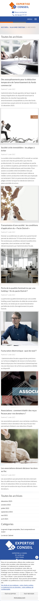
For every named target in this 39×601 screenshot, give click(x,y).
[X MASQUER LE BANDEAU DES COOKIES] (37, 557)
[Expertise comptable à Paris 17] (19, 5)
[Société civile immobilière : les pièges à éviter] (19, 125)
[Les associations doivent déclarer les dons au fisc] (19, 446)
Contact (20, 559)
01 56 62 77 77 (21, 15)
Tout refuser (29, 594)
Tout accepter (10, 594)
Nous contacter (20, 12)
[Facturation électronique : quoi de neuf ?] (19, 329)
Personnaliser (19, 598)
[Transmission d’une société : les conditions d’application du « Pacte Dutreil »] (19, 203)
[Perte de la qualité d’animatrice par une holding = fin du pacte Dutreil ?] (19, 266)
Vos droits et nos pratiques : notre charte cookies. (17, 585)
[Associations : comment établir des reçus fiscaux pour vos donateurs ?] (19, 388)
